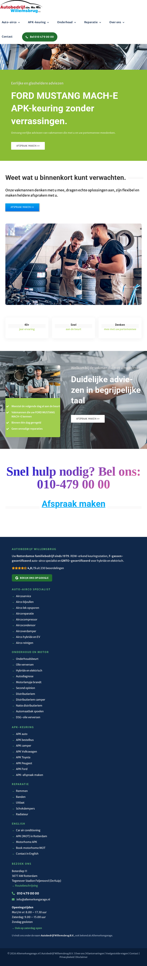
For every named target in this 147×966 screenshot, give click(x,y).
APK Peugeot (22, 763)
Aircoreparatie (23, 613)
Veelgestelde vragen (117, 953)
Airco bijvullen (23, 602)
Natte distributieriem (27, 705)
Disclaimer (81, 957)
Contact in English (25, 853)
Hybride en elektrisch (27, 670)
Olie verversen (23, 664)
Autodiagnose (22, 676)
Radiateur (20, 814)
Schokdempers (23, 808)
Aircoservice (21, 596)
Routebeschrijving (25, 885)
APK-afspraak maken (27, 775)
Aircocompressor (24, 619)
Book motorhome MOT (28, 848)
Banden (18, 797)
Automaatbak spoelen (28, 711)
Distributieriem (23, 694)
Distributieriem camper (28, 699)
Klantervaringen (95, 953)
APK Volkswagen (24, 751)
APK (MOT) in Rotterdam (29, 836)
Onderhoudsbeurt (25, 659)
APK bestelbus (23, 740)
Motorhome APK (24, 842)
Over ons (80, 953)
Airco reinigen (22, 643)
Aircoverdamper (24, 631)
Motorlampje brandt (26, 682)
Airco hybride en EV (26, 637)
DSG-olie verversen (26, 717)
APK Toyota (21, 757)
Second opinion (23, 688)
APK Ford (19, 769)
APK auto (19, 734)
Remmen (20, 791)
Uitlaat (18, 802)
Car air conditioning (26, 830)
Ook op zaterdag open (27, 928)
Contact (134, 953)
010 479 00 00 (27, 893)
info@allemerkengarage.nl (33, 899)
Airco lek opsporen (25, 608)
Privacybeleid (67, 957)
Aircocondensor (23, 625)
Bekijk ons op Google (34, 577)
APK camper (21, 745)
